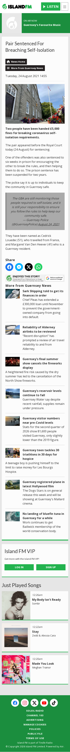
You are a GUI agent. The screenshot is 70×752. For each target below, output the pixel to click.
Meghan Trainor (41, 667)
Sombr (36, 603)
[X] (34, 703)
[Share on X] (29, 267)
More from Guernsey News (27, 68)
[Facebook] (15, 703)
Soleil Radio (35, 710)
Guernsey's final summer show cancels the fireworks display (42, 363)
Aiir (62, 746)
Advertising (35, 719)
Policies (35, 729)
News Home (18, 61)
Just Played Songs (21, 585)
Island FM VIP (19, 551)
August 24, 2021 (48, 224)
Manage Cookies (35, 724)
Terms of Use (35, 738)
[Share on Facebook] (9, 267)
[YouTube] (44, 703)
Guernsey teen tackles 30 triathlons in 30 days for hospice (41, 454)
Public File (35, 733)
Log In (19, 567)
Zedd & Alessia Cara (44, 635)
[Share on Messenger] (19, 267)
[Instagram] (25, 703)
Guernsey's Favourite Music (42, 24)
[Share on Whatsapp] (38, 267)
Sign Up (51, 567)
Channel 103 (35, 715)
